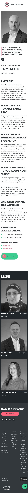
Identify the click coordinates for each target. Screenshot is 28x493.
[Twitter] (6, 419)
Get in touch (10, 413)
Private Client (7, 248)
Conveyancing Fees (23, 471)
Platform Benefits (14, 448)
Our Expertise (4, 433)
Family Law (6, 246)
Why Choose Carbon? (4, 442)
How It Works (14, 437)
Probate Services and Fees (23, 466)
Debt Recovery (23, 461)
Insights (4, 478)
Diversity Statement (23, 449)
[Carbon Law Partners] (14, 4)
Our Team (14, 434)
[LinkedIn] (2, 59)
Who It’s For (14, 440)
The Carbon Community (4, 451)
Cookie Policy (23, 445)
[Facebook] (2, 419)
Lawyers (8, 65)
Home (2, 65)
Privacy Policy (23, 441)
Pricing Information (23, 457)
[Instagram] (10, 419)
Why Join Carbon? (14, 444)
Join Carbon (14, 432)
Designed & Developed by (7, 487)
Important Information (23, 453)
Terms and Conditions (23, 433)
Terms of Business (23, 437)
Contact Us (4, 480)
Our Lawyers (4, 437)
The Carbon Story (4, 447)
